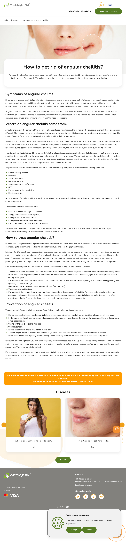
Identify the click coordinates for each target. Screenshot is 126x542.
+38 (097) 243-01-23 (80, 11)
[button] (111, 5)
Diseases (14, 20)
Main (6, 20)
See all (63, 460)
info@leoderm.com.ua (83, 485)
